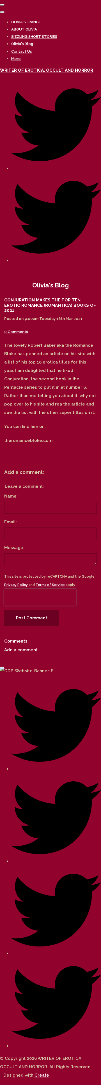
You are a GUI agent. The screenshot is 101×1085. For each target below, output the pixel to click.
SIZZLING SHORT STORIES (34, 36)
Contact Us (21, 51)
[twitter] (56, 168)
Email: (10, 521)
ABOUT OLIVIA (24, 29)
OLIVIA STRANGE (26, 22)
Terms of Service (50, 585)
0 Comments (16, 331)
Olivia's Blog (22, 44)
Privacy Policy (16, 585)
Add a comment (21, 649)
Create (42, 1075)
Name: (11, 496)
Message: (14, 547)
